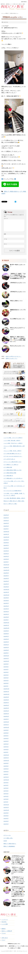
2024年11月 (6, 567)
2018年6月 (6, 768)
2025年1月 (6, 562)
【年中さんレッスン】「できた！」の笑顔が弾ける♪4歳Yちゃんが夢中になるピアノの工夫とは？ (18, 870)
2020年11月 (6, 691)
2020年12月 (6, 688)
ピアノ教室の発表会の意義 (10, 472)
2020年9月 (6, 697)
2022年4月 (6, 644)
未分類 (5, 840)
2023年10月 (6, 595)
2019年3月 (6, 746)
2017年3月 (6, 796)
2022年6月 (6, 639)
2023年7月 (6, 603)
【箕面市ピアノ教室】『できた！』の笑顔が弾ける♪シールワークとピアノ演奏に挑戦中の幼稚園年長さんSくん (18, 903)
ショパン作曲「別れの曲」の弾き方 (12, 440)
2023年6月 (6, 606)
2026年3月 (6, 523)
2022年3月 (6, 647)
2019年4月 (6, 744)
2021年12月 (6, 655)
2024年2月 (6, 586)
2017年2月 (6, 799)
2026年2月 (6, 526)
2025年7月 (6, 545)
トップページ (4, 919)
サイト (5, 244)
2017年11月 (6, 777)
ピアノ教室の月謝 (8, 467)
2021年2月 (6, 683)
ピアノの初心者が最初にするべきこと (12, 453)
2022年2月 (6, 650)
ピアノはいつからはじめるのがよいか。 (13, 456)
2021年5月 (6, 675)
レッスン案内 (4, 924)
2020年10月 (6, 694)
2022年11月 (6, 625)
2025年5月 (6, 551)
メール (5, 239)
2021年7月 (6, 669)
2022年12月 (6, 622)
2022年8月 (6, 633)
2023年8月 (6, 600)
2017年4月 (6, 793)
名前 (5, 234)
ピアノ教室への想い (8, 838)
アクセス (3, 933)
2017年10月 (6, 780)
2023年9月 (6, 597)
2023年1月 (6, 620)
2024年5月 (6, 578)
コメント (6, 218)
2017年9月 (6, 782)
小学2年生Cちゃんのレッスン (18, 282)
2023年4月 (6, 611)
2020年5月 (6, 708)
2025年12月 (6, 531)
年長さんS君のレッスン (16, 300)
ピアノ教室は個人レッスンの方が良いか (13, 478)
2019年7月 (6, 735)
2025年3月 (6, 556)
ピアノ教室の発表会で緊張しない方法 (12, 470)
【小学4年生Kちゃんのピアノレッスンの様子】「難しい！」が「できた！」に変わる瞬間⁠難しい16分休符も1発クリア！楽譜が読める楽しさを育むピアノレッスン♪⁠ (18, 891)
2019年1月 (6, 752)
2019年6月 (6, 738)
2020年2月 (6, 716)
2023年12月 (6, 589)
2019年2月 (6, 749)
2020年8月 (6, 700)
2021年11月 (6, 658)
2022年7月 (6, 636)
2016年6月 (6, 821)
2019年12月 (6, 722)
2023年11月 (6, 592)
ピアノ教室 (23, 191)
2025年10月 (6, 537)
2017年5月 (6, 791)
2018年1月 (6, 774)
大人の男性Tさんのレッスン (17, 318)
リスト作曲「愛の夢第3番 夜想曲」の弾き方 (14, 498)
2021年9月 (6, 664)
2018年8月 (6, 766)
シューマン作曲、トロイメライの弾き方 (13, 437)
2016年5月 (6, 824)
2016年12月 (6, 804)
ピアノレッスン (7, 835)
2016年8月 (6, 815)
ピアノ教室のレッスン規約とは (11, 464)
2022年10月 (6, 628)
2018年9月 (6, 763)
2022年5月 (6, 642)
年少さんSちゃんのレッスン (17, 346)
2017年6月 (6, 788)
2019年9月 (6, 730)
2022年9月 (6, 631)
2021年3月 (6, 680)
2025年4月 (6, 553)
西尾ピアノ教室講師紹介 (9, 846)
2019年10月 (6, 727)
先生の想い (4, 921)
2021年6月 (6, 672)
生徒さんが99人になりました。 (14, 356)
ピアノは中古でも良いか (9, 459)
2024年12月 (6, 564)
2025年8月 (6, 542)
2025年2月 (6, 559)
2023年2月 (6, 617)
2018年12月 (6, 755)
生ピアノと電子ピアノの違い (10, 503)
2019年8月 (6, 733)
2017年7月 (6, 785)
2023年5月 (6, 608)
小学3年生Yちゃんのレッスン (18, 291)
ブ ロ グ (3, 940)
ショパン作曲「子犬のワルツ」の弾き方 (13, 443)
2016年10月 (6, 810)
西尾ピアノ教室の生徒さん (11, 191)
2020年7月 (6, 702)
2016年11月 (6, 807)
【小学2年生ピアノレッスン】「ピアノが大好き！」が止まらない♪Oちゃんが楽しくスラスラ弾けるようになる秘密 (18, 880)
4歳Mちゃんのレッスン (11, 358)
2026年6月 (6, 515)
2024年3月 (6, 584)
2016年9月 (6, 813)
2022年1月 (6, 653)
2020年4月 (6, 711)
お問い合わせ (4, 937)
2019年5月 (6, 741)
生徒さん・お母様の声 (6, 931)
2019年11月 (6, 724)
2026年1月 (6, 528)
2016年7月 (6, 818)
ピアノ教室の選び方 (8, 475)
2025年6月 (6, 548)
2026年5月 (6, 517)
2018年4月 (6, 771)
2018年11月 (6, 757)
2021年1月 (6, 686)
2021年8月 (6, 666)
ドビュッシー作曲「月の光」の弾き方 (12, 450)
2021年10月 (6, 661)
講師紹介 (3, 928)
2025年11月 (6, 534)
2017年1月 (6, 802)
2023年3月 (6, 614)
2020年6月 (6, 705)
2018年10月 (6, 760)
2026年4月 (6, 520)
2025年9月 (6, 540)
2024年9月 (6, 573)
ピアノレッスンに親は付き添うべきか (12, 461)
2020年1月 (6, 719)
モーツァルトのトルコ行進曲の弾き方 (12, 490)
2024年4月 (6, 581)
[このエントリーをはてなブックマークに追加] (15, 201)
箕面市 (3, 193)
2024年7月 (6, 575)
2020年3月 (6, 713)
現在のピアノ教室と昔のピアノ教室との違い (14, 501)
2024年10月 (6, 570)
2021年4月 (6, 677)
